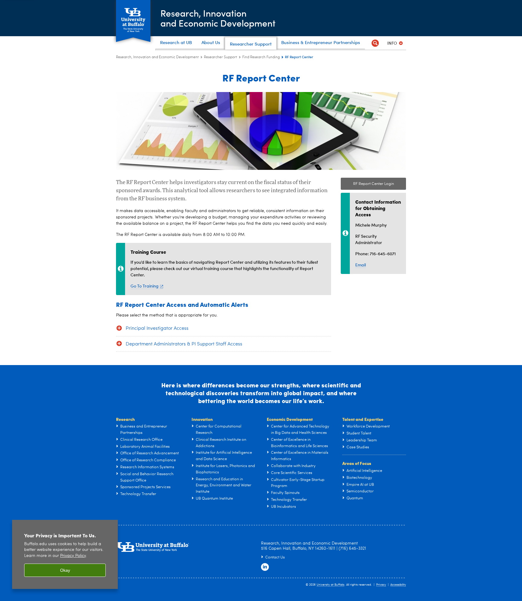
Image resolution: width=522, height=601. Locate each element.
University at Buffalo (330, 584)
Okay (65, 570)
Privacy (381, 584)
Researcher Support (220, 57)
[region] (65, 554)
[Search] (375, 43)
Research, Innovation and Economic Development (157, 57)
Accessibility (398, 584)
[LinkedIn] (265, 567)
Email (360, 265)
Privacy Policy (73, 556)
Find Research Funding (261, 57)
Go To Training (144, 286)
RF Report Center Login (373, 184)
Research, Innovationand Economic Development (218, 18)
